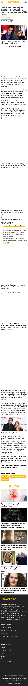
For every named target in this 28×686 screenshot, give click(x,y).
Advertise (4, 633)
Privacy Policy (6, 627)
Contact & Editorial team (9, 636)
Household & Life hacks (9, 662)
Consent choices (14, 684)
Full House (5, 479)
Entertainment (6, 650)
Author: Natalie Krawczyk (7, 19)
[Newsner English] (13, 2)
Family (3, 653)
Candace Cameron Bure (17, 476)
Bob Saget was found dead (17, 41)
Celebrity (8, 17)
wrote (16, 167)
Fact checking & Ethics (9, 630)
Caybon (18, 681)
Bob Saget (5, 476)
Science (3, 656)
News (3, 647)
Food (2, 659)
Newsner (3, 17)
